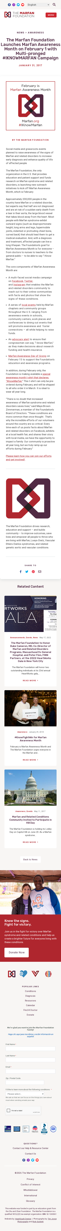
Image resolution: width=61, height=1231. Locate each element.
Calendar (30, 1005)
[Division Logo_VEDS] (35, 976)
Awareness (36, 32)
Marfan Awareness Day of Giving (27, 355)
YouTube (22, 4)
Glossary (30, 1201)
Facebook (9, 4)
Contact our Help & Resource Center (30, 1148)
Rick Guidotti (38, 1222)
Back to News (30, 859)
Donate (30, 1014)
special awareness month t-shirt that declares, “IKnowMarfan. (28, 378)
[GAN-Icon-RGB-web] (48, 978)
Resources (30, 1000)
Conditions (30, 991)
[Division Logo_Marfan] (11, 976)
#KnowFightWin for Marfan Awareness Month (30, 739)
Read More (29, 680)
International (30, 1195)
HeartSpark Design (23, 1219)
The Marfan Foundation (32, 139)
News (20, 32)
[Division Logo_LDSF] (23, 976)
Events (29, 638)
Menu (51, 15)
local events (29, 304)
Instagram (13, 4)
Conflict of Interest (30, 1184)
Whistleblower (30, 1190)
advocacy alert (20, 339)
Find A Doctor (30, 1010)
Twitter (18, 4)
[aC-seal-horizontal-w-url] (44, 1134)
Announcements (17, 638)
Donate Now (17, 952)
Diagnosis (30, 996)
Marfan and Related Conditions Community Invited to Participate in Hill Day (30, 819)
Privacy (30, 1179)
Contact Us (30, 1153)
